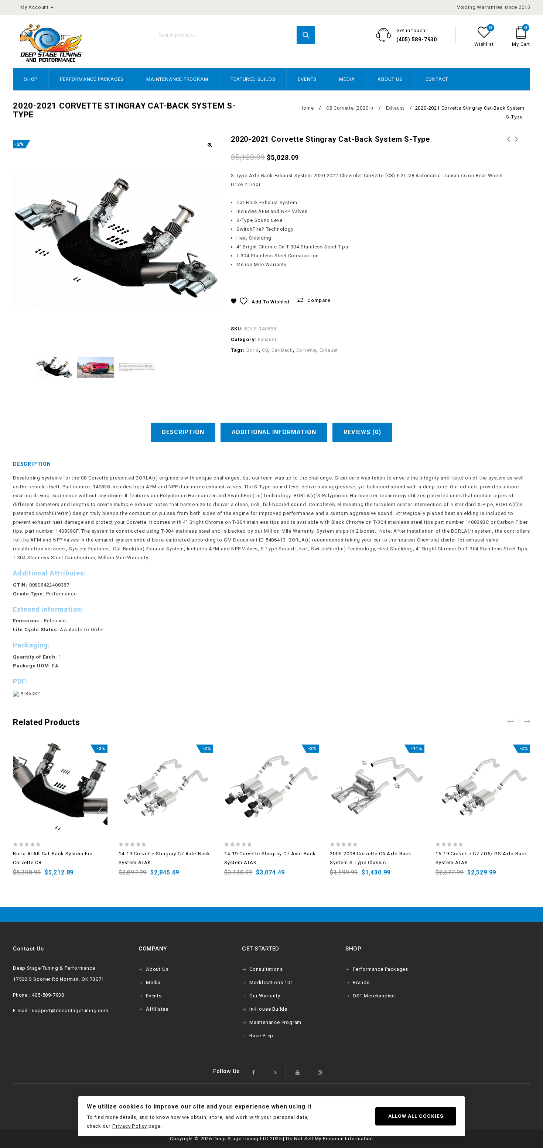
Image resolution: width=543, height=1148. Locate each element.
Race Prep (261, 1035)
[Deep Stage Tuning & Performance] (51, 42)
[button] (209, 145)
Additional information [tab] (274, 432)
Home (307, 108)
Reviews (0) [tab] (362, 432)
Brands (361, 982)
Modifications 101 (271, 982)
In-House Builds (268, 1009)
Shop (30, 79)
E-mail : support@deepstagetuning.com (61, 1010)
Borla (252, 350)
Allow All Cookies (415, 1116)
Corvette (306, 350)
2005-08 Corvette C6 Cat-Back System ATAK (517, 148)
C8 (265, 350)
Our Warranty (264, 996)
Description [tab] (183, 432)
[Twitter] (275, 1072)
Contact (437, 79)
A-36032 (29, 693)
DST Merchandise (374, 996)
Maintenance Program (177, 79)
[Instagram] (320, 1072)
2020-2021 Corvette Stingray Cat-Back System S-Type (509, 148)
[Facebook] (253, 1072)
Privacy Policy (129, 1126)
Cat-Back (282, 350)
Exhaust (395, 108)
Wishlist (484, 44)
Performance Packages (92, 79)
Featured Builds (252, 79)
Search (306, 35)
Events (307, 79)
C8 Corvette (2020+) (349, 108)
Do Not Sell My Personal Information (329, 1138)
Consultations (266, 969)
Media (347, 79)
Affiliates (157, 1009)
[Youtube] (297, 1072)
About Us (390, 79)
